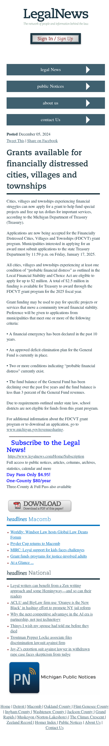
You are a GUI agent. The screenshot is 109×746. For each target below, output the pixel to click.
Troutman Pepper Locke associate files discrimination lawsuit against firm (41, 639)
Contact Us (55, 727)
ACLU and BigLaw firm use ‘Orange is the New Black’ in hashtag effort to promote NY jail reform (50, 605)
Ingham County (18, 711)
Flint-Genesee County (91, 706)
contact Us (50, 119)
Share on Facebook (42, 140)
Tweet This (15, 140)
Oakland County (58, 706)
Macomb (34, 706)
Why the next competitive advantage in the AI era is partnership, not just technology (51, 616)
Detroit (19, 706)
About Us (93, 722)
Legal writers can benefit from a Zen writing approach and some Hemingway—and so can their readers (50, 591)
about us (50, 103)
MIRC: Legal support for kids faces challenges (47, 549)
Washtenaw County (49, 711)
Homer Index (46, 722)
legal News (51, 69)
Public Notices (70, 722)
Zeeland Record (20, 722)
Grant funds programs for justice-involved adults (48, 556)
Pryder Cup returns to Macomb (35, 543)
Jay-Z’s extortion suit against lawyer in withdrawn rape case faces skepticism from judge (50, 651)
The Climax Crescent (87, 716)
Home (5, 706)
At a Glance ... (22, 562)
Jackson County (80, 711)
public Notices (50, 86)
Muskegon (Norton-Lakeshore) (42, 716)
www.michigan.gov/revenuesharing (35, 429)
